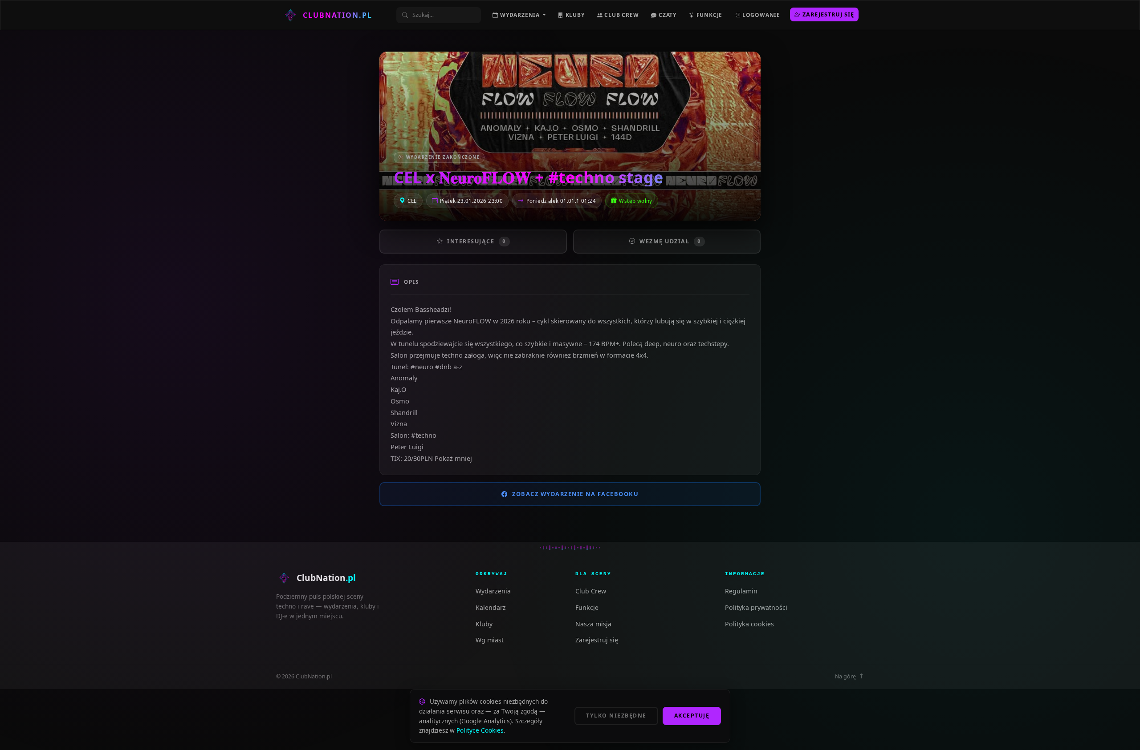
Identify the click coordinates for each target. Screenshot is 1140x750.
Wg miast (490, 640)
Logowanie (760, 15)
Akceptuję (692, 715)
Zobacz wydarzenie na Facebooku (575, 494)
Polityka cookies (749, 624)
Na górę (845, 676)
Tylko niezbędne (616, 715)
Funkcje (708, 15)
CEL (411, 201)
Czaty (666, 15)
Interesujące (476, 241)
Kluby (574, 15)
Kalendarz (491, 607)
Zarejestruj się (828, 14)
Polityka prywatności (756, 607)
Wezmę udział (670, 241)
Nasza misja (593, 624)
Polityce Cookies (480, 730)
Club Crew (621, 15)
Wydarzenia (493, 591)
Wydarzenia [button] (520, 15)
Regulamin (741, 591)
